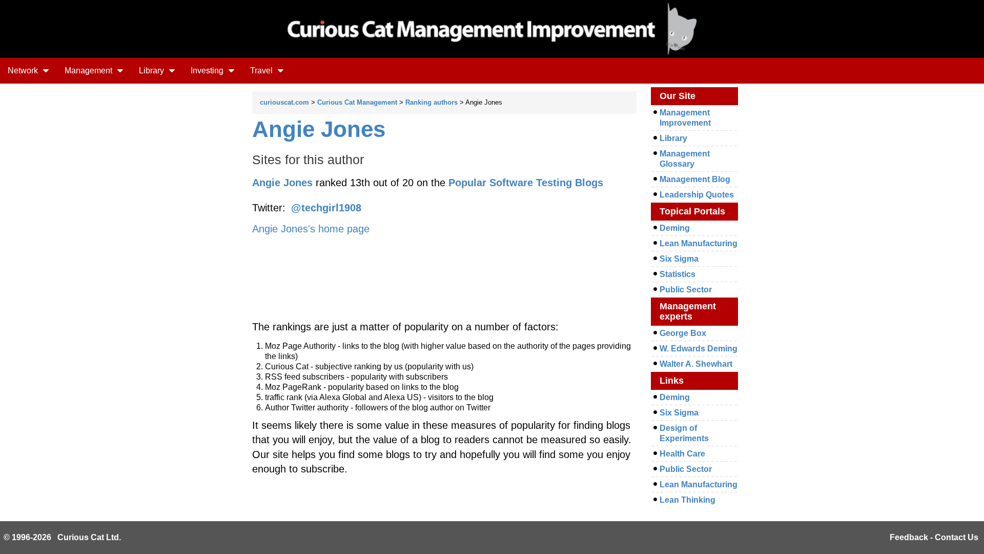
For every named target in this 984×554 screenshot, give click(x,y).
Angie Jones (318, 129)
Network (24, 70)
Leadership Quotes (697, 194)
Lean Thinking (687, 500)
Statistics (677, 274)
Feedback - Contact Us (934, 537)
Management (89, 70)
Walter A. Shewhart (696, 364)
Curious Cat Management (357, 102)
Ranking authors (431, 102)
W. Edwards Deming (698, 348)
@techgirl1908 (326, 207)
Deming (675, 228)
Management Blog (695, 179)
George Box (683, 333)
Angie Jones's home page (311, 228)
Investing (208, 70)
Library (152, 70)
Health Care (682, 453)
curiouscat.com (284, 102)
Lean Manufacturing (698, 243)
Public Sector (686, 289)
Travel (262, 70)
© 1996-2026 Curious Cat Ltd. (62, 537)
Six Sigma (679, 258)
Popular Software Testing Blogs (525, 182)
